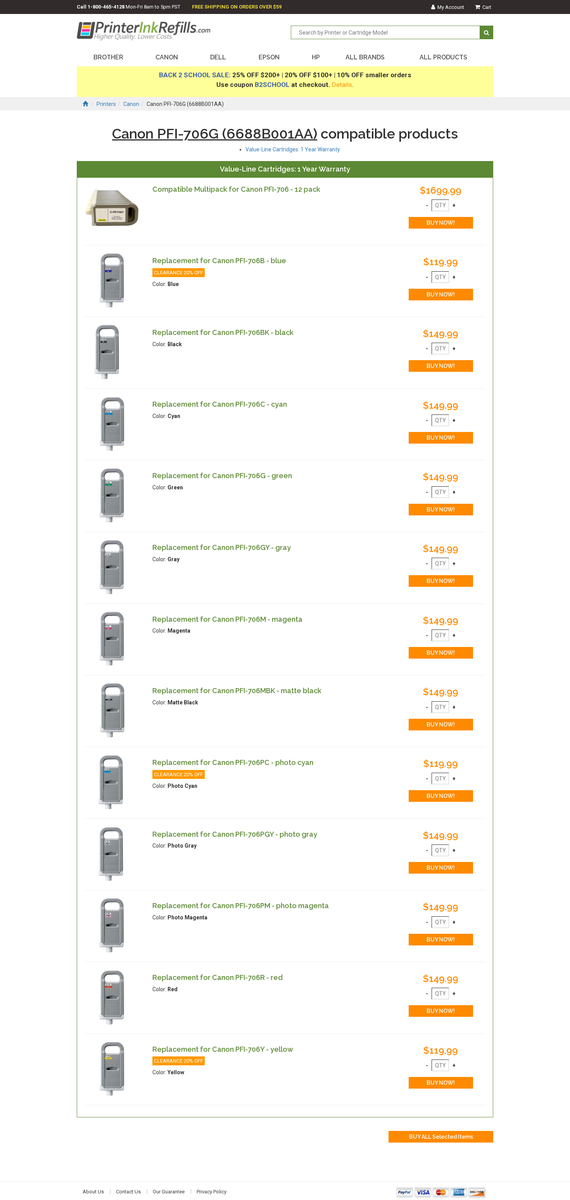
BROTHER (108, 57)
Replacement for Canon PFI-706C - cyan (219, 404)
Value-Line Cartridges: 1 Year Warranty (292, 149)
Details (342, 84)
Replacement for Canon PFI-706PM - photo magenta (240, 906)
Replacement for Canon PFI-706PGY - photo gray (234, 834)
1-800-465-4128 (106, 7)
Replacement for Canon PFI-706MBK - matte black (236, 691)
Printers (106, 104)
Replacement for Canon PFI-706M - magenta (227, 619)
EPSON (269, 57)
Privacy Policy (211, 1192)
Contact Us (128, 1192)
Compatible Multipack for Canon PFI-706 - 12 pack (236, 189)
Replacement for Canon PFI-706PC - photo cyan (232, 762)
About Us (93, 1192)
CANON (166, 57)
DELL (218, 57)
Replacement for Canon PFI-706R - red (217, 977)
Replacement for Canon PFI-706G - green (222, 476)
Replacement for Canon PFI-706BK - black (223, 332)
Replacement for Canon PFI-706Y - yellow (222, 1049)
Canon (131, 104)
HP (316, 57)
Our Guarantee (169, 1192)
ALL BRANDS (365, 57)
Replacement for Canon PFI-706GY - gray (221, 547)
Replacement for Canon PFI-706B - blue (219, 261)
